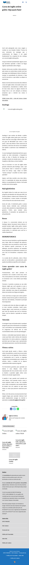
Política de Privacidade (7, 534)
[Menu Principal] (22, 2)
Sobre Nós (4, 538)
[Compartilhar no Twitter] (14, 409)
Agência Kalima (13, 416)
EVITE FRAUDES (6, 521)
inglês (16, 400)
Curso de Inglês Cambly (13, 460)
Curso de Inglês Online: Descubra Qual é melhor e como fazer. (7, 444)
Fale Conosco (5, 526)
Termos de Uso (5, 530)
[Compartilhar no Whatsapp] (18, 409)
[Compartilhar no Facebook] (11, 409)
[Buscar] (26, 2)
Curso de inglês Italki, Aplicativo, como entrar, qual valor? (21, 442)
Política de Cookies (6, 543)
